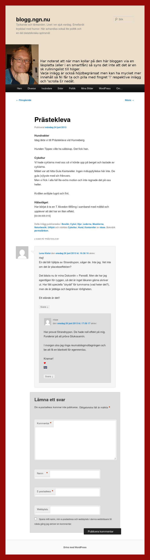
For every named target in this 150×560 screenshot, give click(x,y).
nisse (102, 227)
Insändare (47, 88)
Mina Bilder (87, 88)
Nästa (129, 100)
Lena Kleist (45, 253)
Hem (19, 88)
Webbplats (42, 509)
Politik (72, 88)
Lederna (87, 224)
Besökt (65, 224)
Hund (80, 227)
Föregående (23, 100)
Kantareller (90, 227)
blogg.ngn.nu (33, 19)
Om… (119, 88)
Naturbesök (40, 227)
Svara (44, 306)
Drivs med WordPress (75, 547)
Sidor (60, 88)
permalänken (41, 230)
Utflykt (51, 227)
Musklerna (98, 224)
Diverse (32, 88)
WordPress (105, 88)
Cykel (73, 224)
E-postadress (45, 491)
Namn (42, 473)
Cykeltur (72, 227)
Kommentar (44, 423)
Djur (79, 224)
